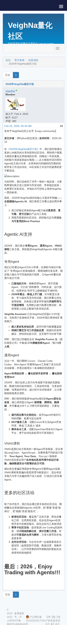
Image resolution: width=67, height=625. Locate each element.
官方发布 (19, 60)
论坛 (8, 60)
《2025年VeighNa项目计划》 (23, 149)
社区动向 (33, 60)
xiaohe (10, 91)
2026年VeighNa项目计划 (20, 84)
